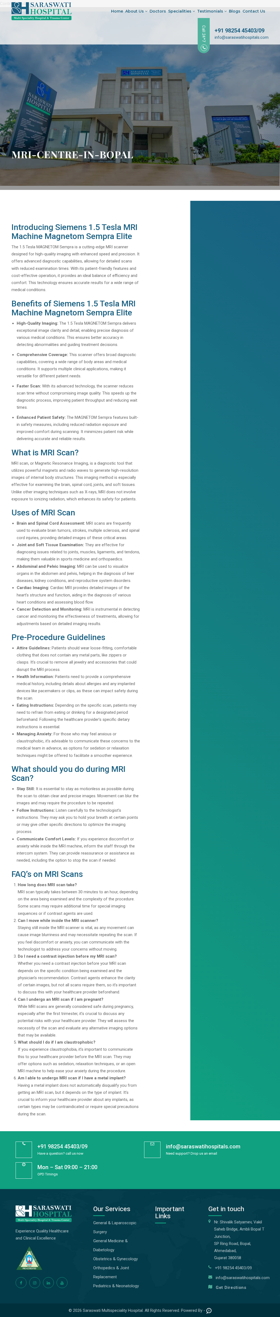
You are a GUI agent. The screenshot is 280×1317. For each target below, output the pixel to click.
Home (117, 11)
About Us (135, 11)
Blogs (234, 11)
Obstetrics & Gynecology (115, 1258)
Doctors (158, 11)
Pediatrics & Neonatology (116, 1285)
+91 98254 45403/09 (239, 30)
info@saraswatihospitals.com (242, 37)
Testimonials (210, 11)
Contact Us (254, 11)
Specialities (180, 11)
